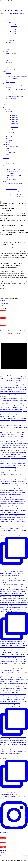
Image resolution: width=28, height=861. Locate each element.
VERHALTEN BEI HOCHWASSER (14, 175)
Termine (10, 140)
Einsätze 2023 (14, 115)
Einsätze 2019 (14, 123)
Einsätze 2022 (14, 117)
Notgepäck (8, 177)
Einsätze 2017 (14, 127)
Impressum (5, 858)
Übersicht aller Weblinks (11, 163)
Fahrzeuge (11, 129)
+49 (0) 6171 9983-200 (5, 303)
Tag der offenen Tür (10, 152)
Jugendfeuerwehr (9, 134)
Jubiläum (8, 148)
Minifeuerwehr (9, 136)
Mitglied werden (9, 161)
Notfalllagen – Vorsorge (11, 179)
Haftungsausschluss (6, 857)
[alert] (14, 356)
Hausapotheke (9, 167)
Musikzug (8, 142)
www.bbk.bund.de (7, 283)
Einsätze (10, 113)
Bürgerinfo (5, 165)
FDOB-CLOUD (9, 156)
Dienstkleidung (12, 132)
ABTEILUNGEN (6, 109)
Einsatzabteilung (9, 111)
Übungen (11, 130)
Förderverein (6, 144)
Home (4, 107)
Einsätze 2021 (14, 119)
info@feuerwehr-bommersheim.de (7, 305)
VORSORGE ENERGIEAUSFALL (13, 169)
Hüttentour (8, 154)
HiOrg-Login (3, 850)
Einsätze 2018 (14, 125)
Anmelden (2, 855)
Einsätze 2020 (14, 121)
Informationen (6, 158)
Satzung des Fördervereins (12, 146)
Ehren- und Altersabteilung (12, 138)
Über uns (5, 181)
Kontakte (8, 160)
